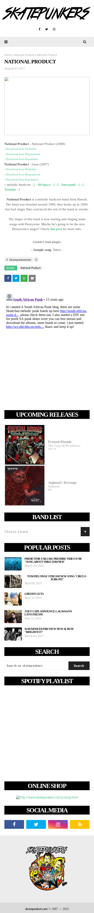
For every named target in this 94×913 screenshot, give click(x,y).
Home (8, 55)
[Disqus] (47, 347)
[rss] (80, 824)
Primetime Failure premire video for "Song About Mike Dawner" (53, 560)
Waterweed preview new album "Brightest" (48, 630)
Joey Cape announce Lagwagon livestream (48, 613)
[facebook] (39, 29)
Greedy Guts (34, 593)
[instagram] (54, 29)
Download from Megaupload (23, 154)
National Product (24, 55)
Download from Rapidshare (22, 159)
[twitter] (46, 29)
